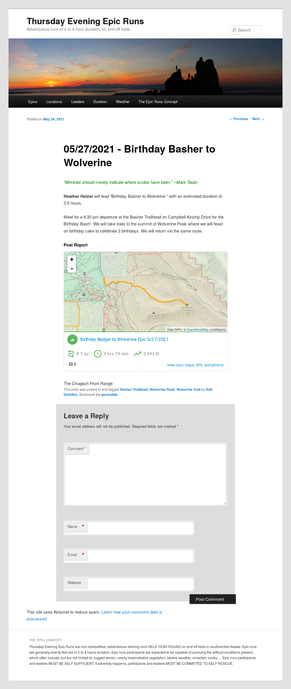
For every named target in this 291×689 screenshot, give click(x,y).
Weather (123, 101)
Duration (100, 101)
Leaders (77, 101)
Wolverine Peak (162, 389)
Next (258, 118)
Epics (33, 101)
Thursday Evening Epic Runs (85, 21)
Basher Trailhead (134, 389)
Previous (238, 118)
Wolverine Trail (188, 389)
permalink (109, 394)
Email (76, 554)
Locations (54, 101)
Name (76, 526)
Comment (77, 448)
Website (74, 582)
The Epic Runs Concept (158, 101)
